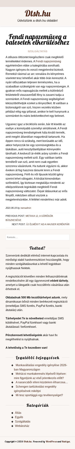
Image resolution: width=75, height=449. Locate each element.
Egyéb (19, 417)
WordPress (51, 441)
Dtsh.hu (37, 13)
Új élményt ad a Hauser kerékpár (47, 224)
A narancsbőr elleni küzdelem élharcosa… (42, 382)
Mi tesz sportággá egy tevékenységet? (39, 395)
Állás (18, 412)
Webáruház (22, 425)
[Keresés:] (37, 237)
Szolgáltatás (37, 51)
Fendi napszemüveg (48, 61)
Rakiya (66, 441)
